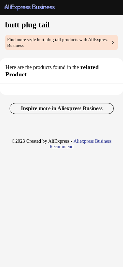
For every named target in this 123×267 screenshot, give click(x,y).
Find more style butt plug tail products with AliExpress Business (57, 42)
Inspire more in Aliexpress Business (61, 108)
